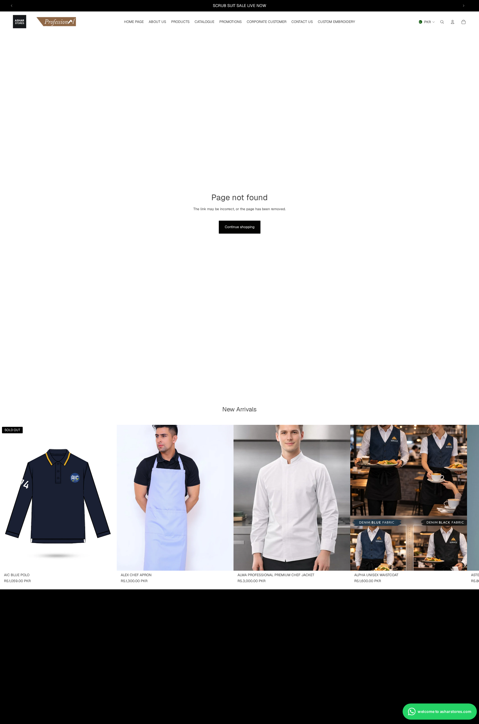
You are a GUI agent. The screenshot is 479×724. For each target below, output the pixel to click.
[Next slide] (463, 5)
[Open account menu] (452, 21)
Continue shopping (239, 227)
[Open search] (442, 21)
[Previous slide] (11, 5)
